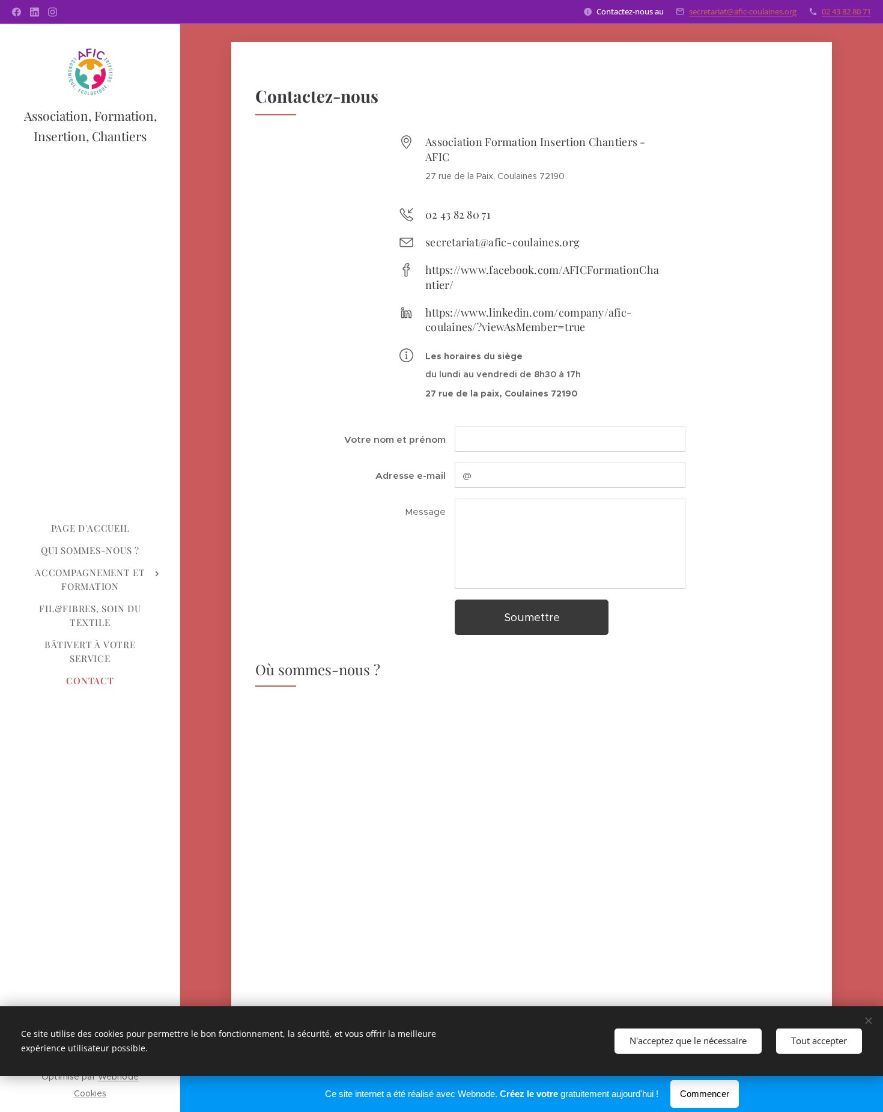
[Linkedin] (34, 12)
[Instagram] (52, 12)
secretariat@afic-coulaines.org (743, 11)
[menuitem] (90, 528)
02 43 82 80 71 (846, 11)
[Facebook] (16, 12)
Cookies (90, 1093)
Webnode (118, 1076)
